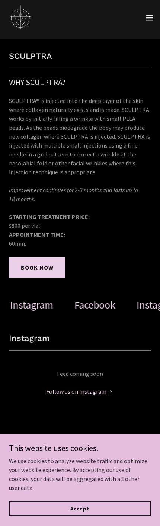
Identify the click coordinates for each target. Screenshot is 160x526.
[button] (149, 17)
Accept (79, 508)
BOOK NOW (37, 267)
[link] (21, 18)
